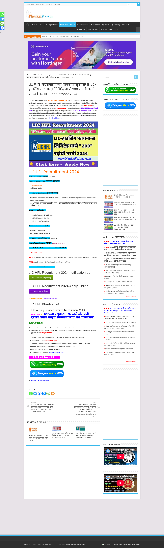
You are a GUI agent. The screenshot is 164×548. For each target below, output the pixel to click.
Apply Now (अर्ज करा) (40, 291)
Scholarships (107, 29)
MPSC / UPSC (83, 25)
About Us (49, 4)
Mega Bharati (53, 25)
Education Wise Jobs (41, 75)
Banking (117, 25)
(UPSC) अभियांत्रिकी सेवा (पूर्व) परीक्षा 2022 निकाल (119, 349)
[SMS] (48, 393)
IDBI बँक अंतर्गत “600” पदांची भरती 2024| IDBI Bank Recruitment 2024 (86, 435)
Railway (107, 25)
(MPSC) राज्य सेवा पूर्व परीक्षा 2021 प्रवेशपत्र (118, 282)
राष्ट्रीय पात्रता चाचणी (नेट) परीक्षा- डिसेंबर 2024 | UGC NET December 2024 (62, 435)
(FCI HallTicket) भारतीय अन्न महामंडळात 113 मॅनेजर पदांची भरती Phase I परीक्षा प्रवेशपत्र (120, 254)
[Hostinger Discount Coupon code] (82, 55)
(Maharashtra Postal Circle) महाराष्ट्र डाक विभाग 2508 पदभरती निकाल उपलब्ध (119, 317)
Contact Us (40, 4)
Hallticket (82, 29)
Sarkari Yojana (93, 29)
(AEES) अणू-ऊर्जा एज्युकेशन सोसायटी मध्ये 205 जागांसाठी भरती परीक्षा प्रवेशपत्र (120, 248)
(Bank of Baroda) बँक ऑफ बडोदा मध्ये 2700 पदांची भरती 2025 (39, 438)
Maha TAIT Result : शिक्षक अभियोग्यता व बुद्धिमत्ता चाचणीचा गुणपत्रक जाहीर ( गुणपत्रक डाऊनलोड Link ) (120, 310)
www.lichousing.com (50, 299)
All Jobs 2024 (38, 25)
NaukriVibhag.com (56, 118)
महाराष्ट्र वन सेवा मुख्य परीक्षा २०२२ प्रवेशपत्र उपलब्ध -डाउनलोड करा (118, 242)
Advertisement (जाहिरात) (42, 278)
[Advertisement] (98, 13)
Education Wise (67, 25)
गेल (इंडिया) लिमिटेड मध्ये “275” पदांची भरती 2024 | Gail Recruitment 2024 (62, 36)
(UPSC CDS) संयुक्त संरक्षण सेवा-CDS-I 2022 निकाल (121, 322)
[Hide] (1, 32)
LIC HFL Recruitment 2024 (82, 111)
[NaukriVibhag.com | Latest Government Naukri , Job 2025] (39, 13)
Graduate (53, 75)
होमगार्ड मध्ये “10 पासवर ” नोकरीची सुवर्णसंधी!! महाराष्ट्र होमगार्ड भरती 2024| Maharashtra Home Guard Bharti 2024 (42, 407)
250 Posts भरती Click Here (39, 381)
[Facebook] (40, 393)
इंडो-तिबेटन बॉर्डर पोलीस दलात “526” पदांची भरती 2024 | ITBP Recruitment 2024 (124, 227)
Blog (118, 29)
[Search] (138, 4)
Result (127, 25)
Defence (96, 25)
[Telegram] (35, 393)
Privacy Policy (29, 4)
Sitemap (57, 4)
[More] (53, 393)
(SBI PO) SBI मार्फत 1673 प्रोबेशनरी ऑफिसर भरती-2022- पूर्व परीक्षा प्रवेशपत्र (120, 260)
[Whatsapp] (31, 393)
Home (28, 24)
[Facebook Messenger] (44, 393)
